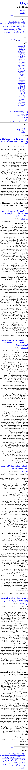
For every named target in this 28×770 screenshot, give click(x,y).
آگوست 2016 (21, 71)
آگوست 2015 (21, 89)
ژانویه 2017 (22, 63)
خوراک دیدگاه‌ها (21, 131)
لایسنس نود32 (24, 112)
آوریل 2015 (22, 94)
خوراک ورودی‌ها (21, 129)
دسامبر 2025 (21, 52)
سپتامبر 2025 (21, 56)
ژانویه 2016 (22, 81)
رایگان (26, 120)
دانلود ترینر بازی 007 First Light (17, 22)
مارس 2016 (22, 78)
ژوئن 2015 (22, 92)
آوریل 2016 (22, 77)
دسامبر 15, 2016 (24, 146)
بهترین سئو (25, 118)
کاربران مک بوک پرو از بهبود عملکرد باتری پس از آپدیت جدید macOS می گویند (14, 141)
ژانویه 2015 (22, 99)
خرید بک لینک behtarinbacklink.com (19, 111)
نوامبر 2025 (22, 53)
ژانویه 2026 (22, 50)
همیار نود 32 (25, 117)
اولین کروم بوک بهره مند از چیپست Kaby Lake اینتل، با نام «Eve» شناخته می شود (14, 213)
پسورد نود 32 (24, 114)
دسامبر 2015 (21, 83)
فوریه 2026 (22, 49)
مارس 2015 (22, 96)
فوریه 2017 (22, 62)
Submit (11, 15)
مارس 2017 (22, 60)
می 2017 (22, 57)
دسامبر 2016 (21, 65)
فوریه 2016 (22, 80)
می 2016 (22, 75)
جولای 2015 (22, 90)
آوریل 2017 (22, 59)
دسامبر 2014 (21, 100)
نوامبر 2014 (22, 102)
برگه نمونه (22, 10)
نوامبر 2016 (22, 66)
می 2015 (22, 93)
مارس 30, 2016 (24, 604)
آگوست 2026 (21, 46)
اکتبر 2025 (22, 55)
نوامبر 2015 (22, 84)
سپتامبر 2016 (21, 69)
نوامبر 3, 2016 (24, 219)
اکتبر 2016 (22, 68)
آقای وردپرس (21, 39)
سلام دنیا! (13, 39)
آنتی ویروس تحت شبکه (14, 121)
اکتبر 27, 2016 (24, 348)
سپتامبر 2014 (21, 103)
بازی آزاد (23, 3)
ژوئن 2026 (22, 47)
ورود (23, 128)
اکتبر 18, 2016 (24, 471)
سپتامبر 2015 (21, 87)
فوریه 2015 (22, 97)
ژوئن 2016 (22, 74)
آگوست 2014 (21, 105)
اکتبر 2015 (22, 86)
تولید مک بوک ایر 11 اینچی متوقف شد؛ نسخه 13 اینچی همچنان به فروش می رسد (15, 342)
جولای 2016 (22, 72)
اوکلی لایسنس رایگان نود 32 (21, 115)
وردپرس (23, 132)
